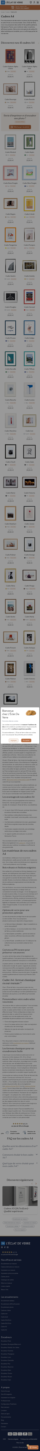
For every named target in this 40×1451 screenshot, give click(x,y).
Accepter (26, 740)
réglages (14, 740)
